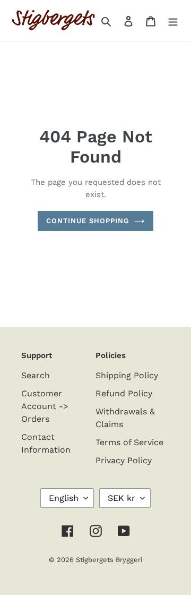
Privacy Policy (124, 460)
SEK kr (121, 498)
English (64, 498)
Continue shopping (87, 221)
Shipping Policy (127, 375)
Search (35, 375)
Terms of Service (129, 442)
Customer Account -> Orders (44, 406)
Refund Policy (124, 393)
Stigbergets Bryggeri (109, 560)
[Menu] (173, 20)
